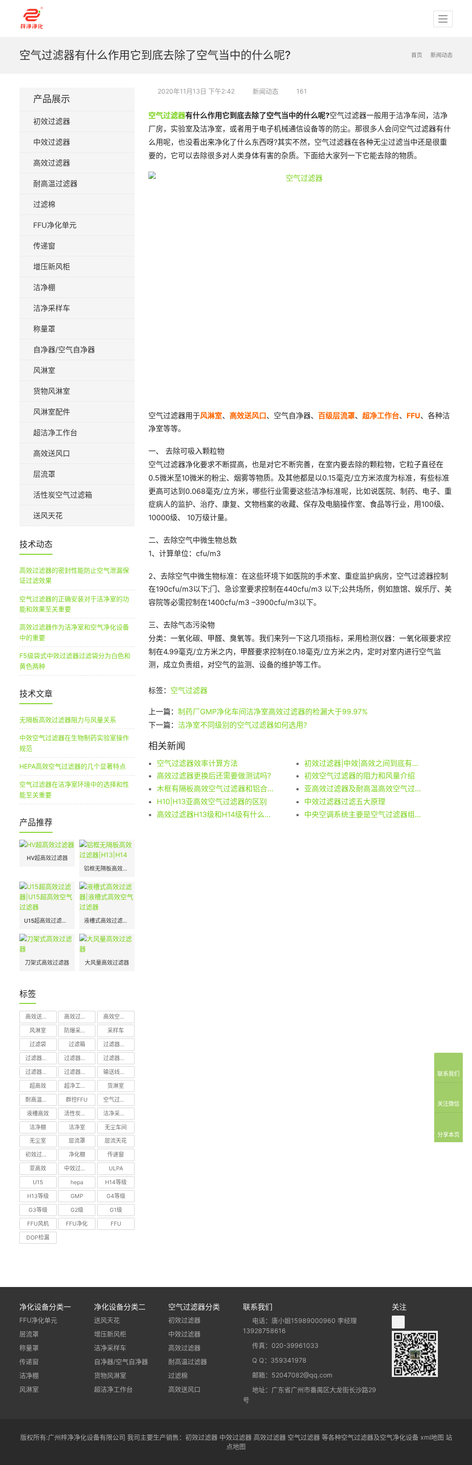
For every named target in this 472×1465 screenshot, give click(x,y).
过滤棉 (44, 204)
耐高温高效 (39, 1099)
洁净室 (77, 1127)
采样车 (115, 1030)
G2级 (77, 1209)
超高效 (38, 1085)
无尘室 (38, 1140)
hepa (77, 1182)
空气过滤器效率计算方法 (197, 763)
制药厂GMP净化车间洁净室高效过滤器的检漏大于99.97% (273, 711)
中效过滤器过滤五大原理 (344, 801)
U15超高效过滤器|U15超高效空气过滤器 (47, 920)
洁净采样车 (51, 308)
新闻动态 (265, 91)
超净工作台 (78, 1085)
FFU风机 (38, 1223)
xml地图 (432, 1437)
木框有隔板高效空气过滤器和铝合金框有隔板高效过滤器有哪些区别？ (216, 788)
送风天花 (48, 515)
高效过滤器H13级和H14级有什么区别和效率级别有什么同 (216, 814)
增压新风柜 (51, 266)
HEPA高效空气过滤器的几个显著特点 (72, 766)
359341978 (289, 1360)
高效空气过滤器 (119, 1016)
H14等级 (116, 1182)
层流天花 (116, 1140)
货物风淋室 (51, 391)
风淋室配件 (51, 411)
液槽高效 (38, 1113)
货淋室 (115, 1085)
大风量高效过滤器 (107, 962)
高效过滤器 (51, 162)
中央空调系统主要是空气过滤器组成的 (363, 814)
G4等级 (115, 1195)
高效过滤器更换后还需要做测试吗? (214, 775)
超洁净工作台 (55, 432)
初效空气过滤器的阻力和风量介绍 (359, 775)
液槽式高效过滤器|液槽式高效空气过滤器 (107, 920)
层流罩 (44, 474)
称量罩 (44, 328)
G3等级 (38, 1209)
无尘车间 (116, 1127)
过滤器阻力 (39, 1058)
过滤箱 (77, 1044)
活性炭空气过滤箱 (62, 494)
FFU (116, 1223)
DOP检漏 (37, 1237)
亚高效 (38, 1168)
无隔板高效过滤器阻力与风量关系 (67, 720)
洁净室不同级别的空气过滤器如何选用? (242, 725)
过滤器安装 (39, 1071)
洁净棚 (44, 287)
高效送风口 (51, 453)
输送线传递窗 (119, 1071)
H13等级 (38, 1195)
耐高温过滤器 (55, 183)
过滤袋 (38, 1044)
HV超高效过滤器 (47, 857)
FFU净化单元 (55, 225)
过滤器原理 (78, 1071)
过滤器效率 (117, 1058)
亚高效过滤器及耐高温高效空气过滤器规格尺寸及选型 (363, 788)
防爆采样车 (78, 1030)
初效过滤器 (51, 121)
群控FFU (77, 1099)
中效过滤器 (51, 142)
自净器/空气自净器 (64, 349)
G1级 (116, 1209)
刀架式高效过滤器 (47, 962)
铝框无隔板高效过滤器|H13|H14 (107, 868)
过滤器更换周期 (79, 1058)
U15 (38, 1182)
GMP (77, 1195)
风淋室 (44, 370)
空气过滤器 (166, 115)
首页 (416, 55)
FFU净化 (77, 1223)
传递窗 (44, 245)
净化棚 (77, 1154)
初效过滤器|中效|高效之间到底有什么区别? (363, 763)
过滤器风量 (117, 1044)
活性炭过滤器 (79, 1113)
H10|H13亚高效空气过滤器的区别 (212, 801)
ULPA (116, 1168)
